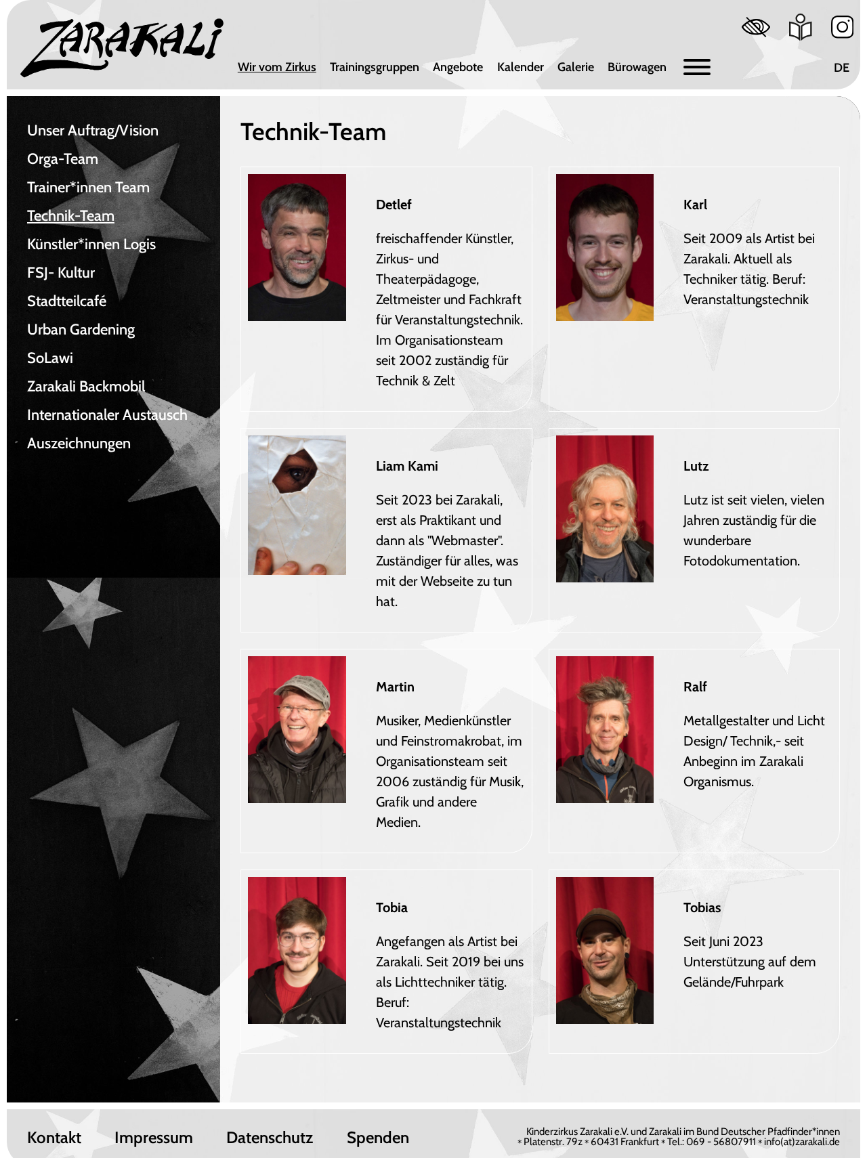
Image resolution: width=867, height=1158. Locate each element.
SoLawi (50, 358)
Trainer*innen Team (88, 187)
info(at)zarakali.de (802, 1142)
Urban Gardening (81, 329)
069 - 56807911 (721, 1142)
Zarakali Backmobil (86, 386)
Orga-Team (62, 159)
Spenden (378, 1138)
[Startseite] (122, 48)
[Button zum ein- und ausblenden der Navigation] (697, 67)
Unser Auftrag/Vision (92, 130)
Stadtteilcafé (66, 301)
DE (841, 67)
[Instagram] (842, 27)
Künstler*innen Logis (91, 244)
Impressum (153, 1138)
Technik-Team (70, 216)
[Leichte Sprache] (800, 27)
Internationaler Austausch (107, 415)
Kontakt (54, 1138)
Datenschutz (269, 1138)
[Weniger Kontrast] (756, 27)
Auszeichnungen (79, 443)
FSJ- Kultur (61, 272)
